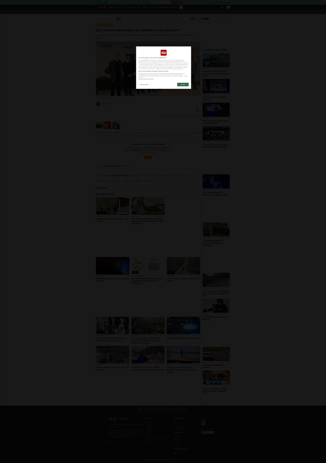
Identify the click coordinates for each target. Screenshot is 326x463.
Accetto (183, 84)
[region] (163, 67)
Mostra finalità (144, 84)
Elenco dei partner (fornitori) (146, 79)
